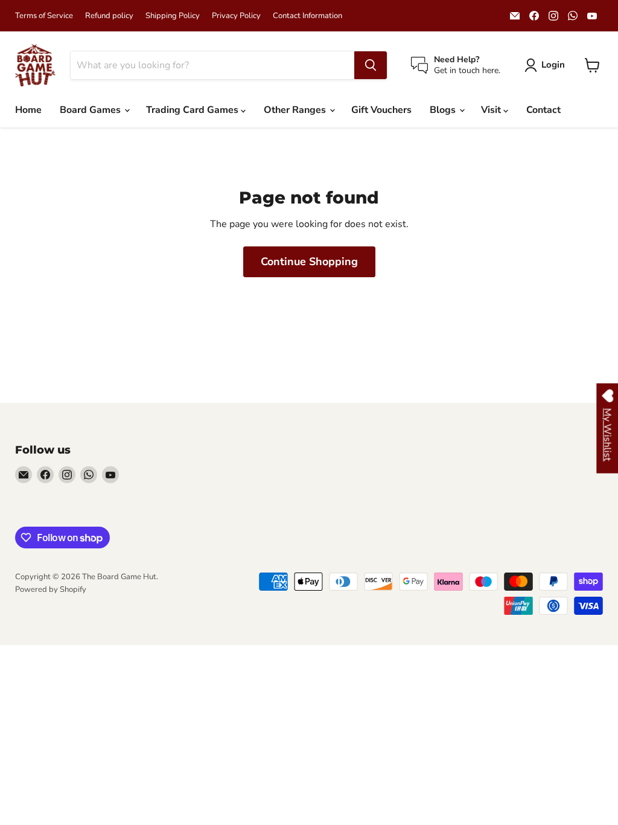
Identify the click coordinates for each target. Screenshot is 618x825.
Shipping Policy (172, 16)
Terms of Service (44, 16)
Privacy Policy (236, 16)
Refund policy (109, 16)
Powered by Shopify (50, 589)
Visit (492, 110)
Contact (543, 110)
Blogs (444, 110)
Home (28, 110)
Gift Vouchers (381, 110)
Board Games (91, 110)
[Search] (370, 65)
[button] (547, 65)
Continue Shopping (309, 261)
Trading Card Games (193, 110)
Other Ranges (296, 110)
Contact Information (307, 16)
